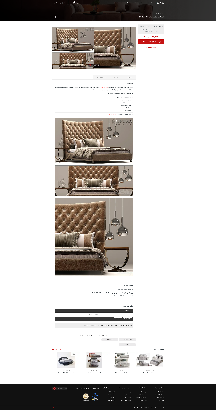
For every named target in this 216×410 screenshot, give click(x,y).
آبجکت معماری (127, 397)
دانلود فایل (96, 314)
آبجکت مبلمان (144, 14)
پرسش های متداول (142, 395)
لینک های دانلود (101, 77)
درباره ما (161, 400)
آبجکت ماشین (111, 397)
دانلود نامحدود (151, 47)
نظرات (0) (116, 77)
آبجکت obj (127, 344)
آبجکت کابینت (111, 400)
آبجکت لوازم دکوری (126, 400)
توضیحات (129, 77)
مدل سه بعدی (104, 87)
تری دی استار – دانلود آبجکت (147, 407)
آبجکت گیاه (112, 392)
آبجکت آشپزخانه (126, 395)
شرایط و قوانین (143, 392)
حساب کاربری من (159, 397)
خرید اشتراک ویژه (159, 395)
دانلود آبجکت (160, 392)
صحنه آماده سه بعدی (141, 397)
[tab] (129, 77)
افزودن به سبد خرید (149, 42)
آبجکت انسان (111, 395)
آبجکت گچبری (143, 400)
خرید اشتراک (118, 318)
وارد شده (117, 296)
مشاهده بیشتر (59, 349)
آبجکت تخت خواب (134, 14)
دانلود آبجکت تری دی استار (157, 14)
